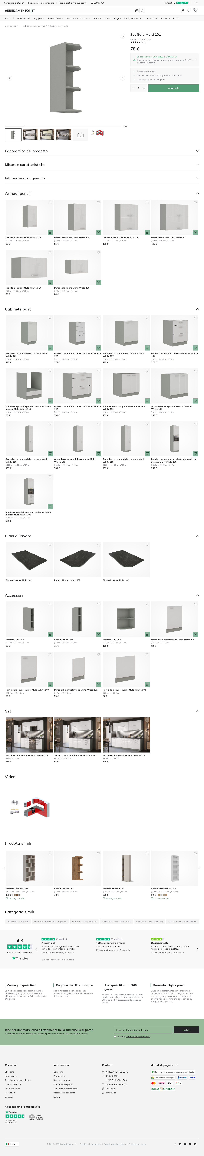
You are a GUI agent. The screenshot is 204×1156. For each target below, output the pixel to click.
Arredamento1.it (12, 26)
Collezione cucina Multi (58, 26)
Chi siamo (9, 1071)
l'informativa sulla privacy (138, 1036)
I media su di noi (13, 1084)
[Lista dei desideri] (189, 10)
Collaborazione (12, 1088)
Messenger (111, 1088)
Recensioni (10, 1092)
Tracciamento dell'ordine (65, 1088)
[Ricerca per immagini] (136, 10)
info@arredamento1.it (116, 1084)
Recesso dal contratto (64, 1092)
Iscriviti (186, 1030)
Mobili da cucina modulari (34, 26)
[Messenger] (191, 1144)
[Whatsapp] (196, 1144)
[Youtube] (186, 1144)
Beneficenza (11, 1076)
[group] (62, 947)
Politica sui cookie (137, 1144)
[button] (183, 10)
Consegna (58, 1071)
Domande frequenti (62, 1084)
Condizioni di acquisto (115, 1144)
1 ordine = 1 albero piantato (18, 1080)
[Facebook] (176, 1144)
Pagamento (59, 1076)
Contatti (9, 1097)
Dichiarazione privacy (90, 1144)
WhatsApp (111, 1092)
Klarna (56, 1097)
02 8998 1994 (112, 1076)
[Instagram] (181, 1144)
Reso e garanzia (61, 1080)
